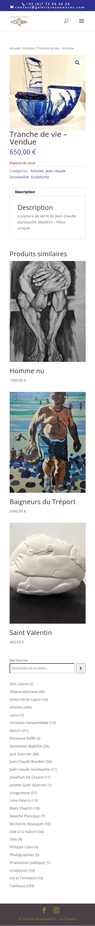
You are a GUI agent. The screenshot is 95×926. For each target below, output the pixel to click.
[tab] (47, 192)
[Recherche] (80, 668)
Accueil (15, 48)
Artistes (28, 48)
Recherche (19, 660)
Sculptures (40, 177)
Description (25, 191)
